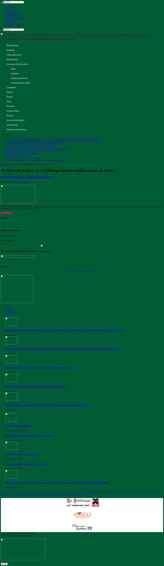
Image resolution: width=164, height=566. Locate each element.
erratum (129, 492)
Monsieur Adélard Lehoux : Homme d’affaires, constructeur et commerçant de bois (39, 148)
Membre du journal (13, 11)
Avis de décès (12, 125)
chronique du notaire (6, 494)
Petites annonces (12, 13)
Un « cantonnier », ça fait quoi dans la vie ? (27, 464)
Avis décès (3, 492)
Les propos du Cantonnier (17, 64)
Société (9, 97)
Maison (4, 164)
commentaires (11, 312)
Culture (10, 92)
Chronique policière (70, 494)
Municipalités (12, 59)
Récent (8, 307)
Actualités (11, 50)
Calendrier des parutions (15, 18)
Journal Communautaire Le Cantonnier (82, 271)
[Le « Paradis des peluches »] (10, 421)
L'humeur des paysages (25, 492)
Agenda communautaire (16, 129)
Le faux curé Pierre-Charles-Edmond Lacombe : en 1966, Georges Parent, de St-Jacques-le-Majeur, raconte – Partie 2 (53, 139)
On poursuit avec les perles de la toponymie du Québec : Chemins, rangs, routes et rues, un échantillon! (57, 482)
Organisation (10, 6)
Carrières (9, 20)
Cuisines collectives (50, 492)
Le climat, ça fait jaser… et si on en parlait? (23, 157)
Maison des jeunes (97, 492)
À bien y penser (77, 492)
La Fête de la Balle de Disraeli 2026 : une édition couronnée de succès (34, 143)
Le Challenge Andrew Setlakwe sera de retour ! (28, 177)
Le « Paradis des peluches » (18, 425)
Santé (9, 101)
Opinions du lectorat (19, 78)
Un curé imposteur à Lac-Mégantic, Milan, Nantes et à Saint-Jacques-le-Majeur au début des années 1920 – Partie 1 (52, 141)
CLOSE (4, 564)
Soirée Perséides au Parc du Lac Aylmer (21, 153)
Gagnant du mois (149, 492)
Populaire (9, 310)
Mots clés (9, 314)
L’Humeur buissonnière (13, 492)
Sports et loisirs (13, 111)
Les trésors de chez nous (28, 494)
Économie (11, 106)
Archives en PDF (12, 16)
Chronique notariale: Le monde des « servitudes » (30, 435)
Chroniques (11, 87)
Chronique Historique (86, 492)
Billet (13, 69)
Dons (7, 9)
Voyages (10, 115)
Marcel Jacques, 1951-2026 (16, 155)
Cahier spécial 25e (14, 54)
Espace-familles (158, 492)
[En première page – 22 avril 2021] (11, 449)
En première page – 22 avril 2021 (22, 454)
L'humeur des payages (120, 492)
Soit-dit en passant (59, 492)
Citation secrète (61, 494)
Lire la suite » (6, 213)
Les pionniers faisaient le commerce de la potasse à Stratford (30, 146)
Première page (12, 45)
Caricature (15, 73)
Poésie (142, 492)
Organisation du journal (20, 83)
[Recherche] (2, 2)
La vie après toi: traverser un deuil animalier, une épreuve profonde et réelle (36, 160)
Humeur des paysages (108, 492)
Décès (13, 494)
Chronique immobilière (38, 492)
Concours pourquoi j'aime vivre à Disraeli (45, 494)
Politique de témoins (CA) (16, 25)
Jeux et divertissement (16, 120)
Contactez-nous (11, 23)
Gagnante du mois (136, 492)
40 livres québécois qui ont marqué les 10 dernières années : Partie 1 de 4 (35, 150)
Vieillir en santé (80, 494)
